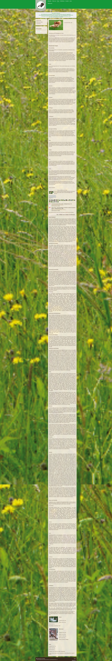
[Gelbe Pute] (57, 200)
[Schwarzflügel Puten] (49, 201)
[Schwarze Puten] (49, 200)
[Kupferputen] (54, 200)
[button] (52, 195)
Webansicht (74, 660)
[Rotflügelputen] (56, 201)
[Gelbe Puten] (61, 200)
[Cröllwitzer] (71, 200)
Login (75, 658)
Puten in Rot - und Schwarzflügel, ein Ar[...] (59, 209)
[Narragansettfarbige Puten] (74, 200)
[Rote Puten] (66, 200)
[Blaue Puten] (64, 200)
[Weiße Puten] (51, 201)
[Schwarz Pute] (59, 200)
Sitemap (43, 658)
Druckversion (39, 658)
